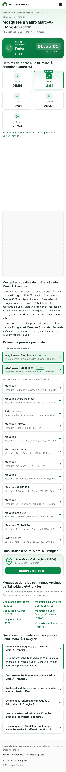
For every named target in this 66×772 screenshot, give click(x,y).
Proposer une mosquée (14, 760)
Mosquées (17, 754)
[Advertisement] (33, 174)
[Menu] (60, 4)
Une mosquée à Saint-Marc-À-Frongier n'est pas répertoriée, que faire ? (28, 715)
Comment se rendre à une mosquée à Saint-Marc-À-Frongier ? (27, 702)
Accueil (6, 12)
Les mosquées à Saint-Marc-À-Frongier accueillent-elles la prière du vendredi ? (28, 728)
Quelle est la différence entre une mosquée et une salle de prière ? (30, 690)
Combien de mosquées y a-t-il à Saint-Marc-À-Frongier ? (27, 648)
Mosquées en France (22, 12)
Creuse (39, 12)
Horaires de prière (35, 754)
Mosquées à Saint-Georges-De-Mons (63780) (45, 614)
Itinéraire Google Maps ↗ (33, 570)
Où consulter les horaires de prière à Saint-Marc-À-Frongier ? (30, 677)
